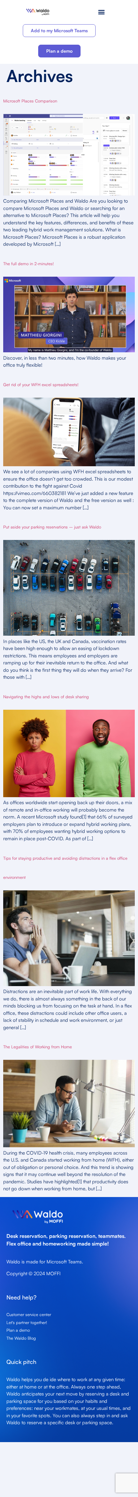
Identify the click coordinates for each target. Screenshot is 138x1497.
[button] (101, 11)
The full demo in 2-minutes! (28, 263)
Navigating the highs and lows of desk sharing (46, 696)
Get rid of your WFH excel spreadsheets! (41, 384)
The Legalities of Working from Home (37, 1046)
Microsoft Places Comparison (30, 100)
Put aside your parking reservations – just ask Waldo (52, 526)
